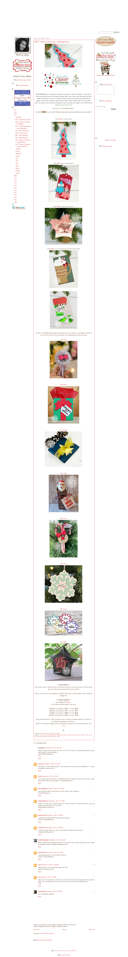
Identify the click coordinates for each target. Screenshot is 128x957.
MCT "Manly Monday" (21, 138)
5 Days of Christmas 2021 (48, 735)
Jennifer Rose (42, 827)
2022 (15, 112)
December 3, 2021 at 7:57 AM (52, 764)
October (18, 151)
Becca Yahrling (42, 789)
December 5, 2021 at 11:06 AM (50, 865)
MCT (90, 735)
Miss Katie (64, 564)
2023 (15, 110)
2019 (15, 178)
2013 (15, 192)
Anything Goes (62, 735)
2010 (15, 200)
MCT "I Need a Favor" (21, 133)
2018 (15, 180)
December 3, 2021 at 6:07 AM (53, 748)
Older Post (91, 929)
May (17, 163)
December (18, 117)
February (18, 171)
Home (64, 929)
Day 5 (87, 735)
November (18, 149)
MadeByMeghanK (43, 840)
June (17, 161)
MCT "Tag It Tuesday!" (21, 135)
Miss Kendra (63, 609)
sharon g (40, 764)
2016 (15, 185)
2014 (15, 190)
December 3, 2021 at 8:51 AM (50, 776)
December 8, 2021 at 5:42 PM (54, 891)
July (17, 158)
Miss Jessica (63, 518)
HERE (60, 119)
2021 (15, 115)
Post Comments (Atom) (47, 933)
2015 (15, 188)
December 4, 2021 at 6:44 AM (57, 840)
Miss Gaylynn (63, 430)
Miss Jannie (63, 473)
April (17, 166)
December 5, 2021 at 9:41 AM (55, 852)
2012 (15, 195)
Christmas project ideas (76, 735)
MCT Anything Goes (41, 736)
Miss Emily (63, 385)
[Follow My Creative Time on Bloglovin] (106, 101)
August (18, 156)
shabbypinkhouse (43, 801)
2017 (15, 183)
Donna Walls (41, 891)
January (18, 173)
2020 (15, 175)
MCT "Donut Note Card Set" (23, 119)
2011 (15, 197)
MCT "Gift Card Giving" (22, 131)
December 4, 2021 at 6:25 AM (54, 827)
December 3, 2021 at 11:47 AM (55, 788)
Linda (40, 776)
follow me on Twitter (110, 140)
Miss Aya (63, 339)
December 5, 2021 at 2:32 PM (48, 877)
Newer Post (37, 929)
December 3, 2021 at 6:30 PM (55, 815)
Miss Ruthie (63, 642)
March (17, 168)
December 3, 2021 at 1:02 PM (56, 801)
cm (39, 877)
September (19, 153)
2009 (15, 202)
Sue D (39, 865)
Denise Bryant (42, 815)
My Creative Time (53, 736)
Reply (39, 758)
